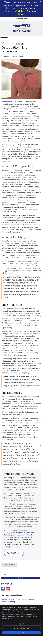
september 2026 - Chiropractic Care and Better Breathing (18, 601)
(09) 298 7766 (21, 18)
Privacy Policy (7, 618)
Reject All (21, 624)
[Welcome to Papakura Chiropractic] (21, 31)
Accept (21, 633)
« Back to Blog (9, 565)
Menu (5, 38)
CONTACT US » (14, 553)
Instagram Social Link (8, 589)
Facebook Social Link (3, 589)
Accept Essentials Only (21, 628)
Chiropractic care (9, 102)
